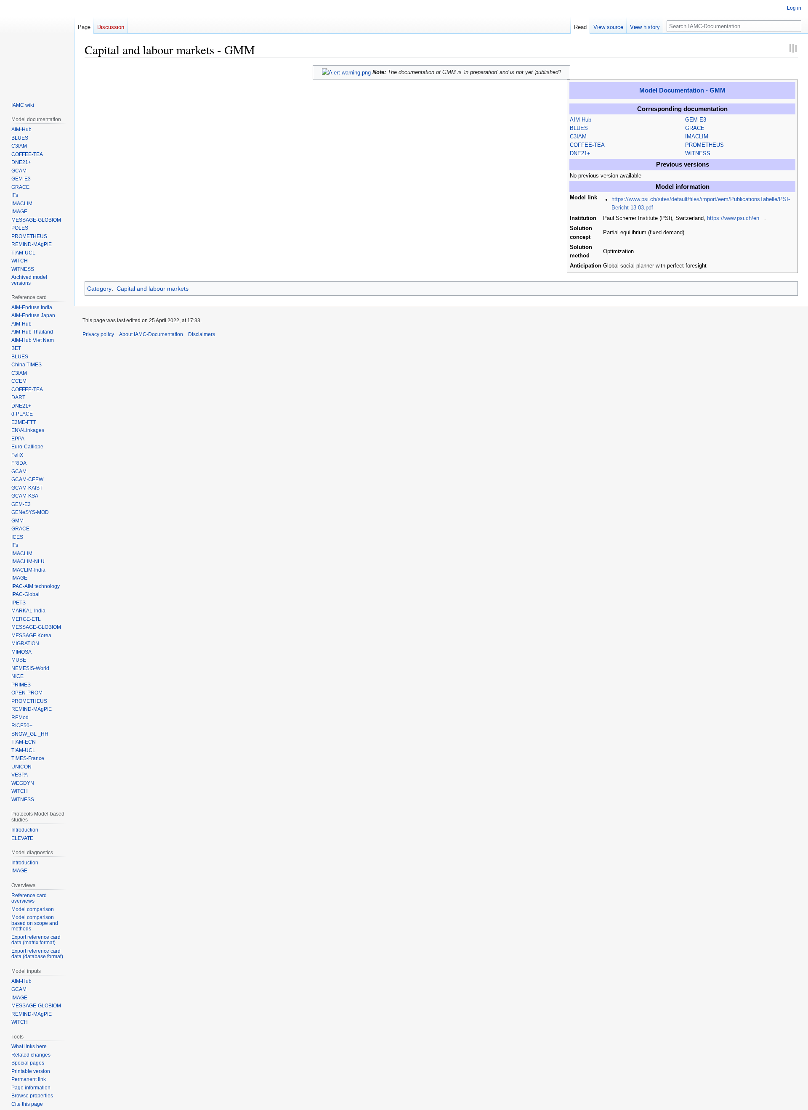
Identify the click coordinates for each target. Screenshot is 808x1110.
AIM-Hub (580, 120)
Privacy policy (98, 334)
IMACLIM (696, 137)
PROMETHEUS (704, 145)
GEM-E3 (695, 120)
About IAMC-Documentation (151, 334)
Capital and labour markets (153, 288)
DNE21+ (580, 153)
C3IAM (578, 137)
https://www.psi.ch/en (733, 218)
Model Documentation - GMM (682, 90)
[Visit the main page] (37, 45)
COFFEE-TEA (587, 145)
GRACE (694, 128)
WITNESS (697, 153)
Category (99, 288)
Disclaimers (201, 334)
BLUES (579, 128)
